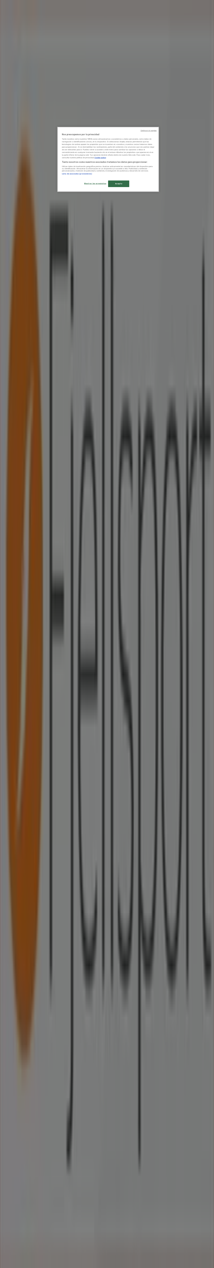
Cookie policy (100, 158)
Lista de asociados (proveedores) (77, 174)
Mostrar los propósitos (95, 183)
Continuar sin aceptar (149, 131)
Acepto (118, 184)
